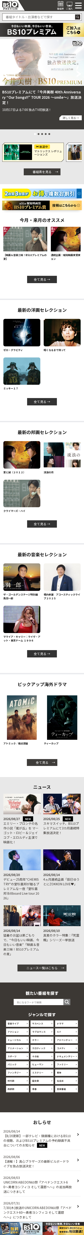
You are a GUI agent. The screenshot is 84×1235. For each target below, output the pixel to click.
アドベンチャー (65, 1040)
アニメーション (15, 1048)
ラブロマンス (39, 1031)
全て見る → (42, 279)
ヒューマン (37, 1064)
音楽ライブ (13, 1023)
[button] (4, 74)
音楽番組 (61, 1089)
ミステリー (37, 1072)
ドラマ (60, 1023)
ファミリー (62, 1064)
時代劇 (11, 1080)
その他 (35, 1056)
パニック (12, 1064)
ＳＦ (59, 1031)
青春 (34, 1089)
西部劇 (11, 1089)
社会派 (60, 1080)
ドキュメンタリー (66, 1056)
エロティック (38, 1048)
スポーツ (12, 1056)
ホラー (35, 1040)
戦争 (59, 1072)
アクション (13, 1031)
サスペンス (37, 1023)
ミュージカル (14, 1040)
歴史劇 (35, 1080)
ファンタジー (14, 1072)
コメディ (61, 1048)
